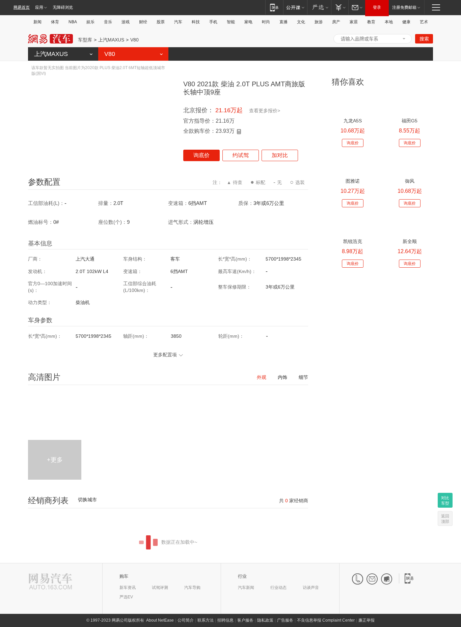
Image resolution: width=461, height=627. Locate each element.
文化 (301, 22)
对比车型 (445, 501)
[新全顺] (409, 224)
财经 (143, 22)
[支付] (339, 7)
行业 (242, 576)
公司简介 (186, 620)
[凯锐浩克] (352, 224)
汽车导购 (192, 587)
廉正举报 (366, 620)
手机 (213, 22)
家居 (354, 22)
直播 (283, 22)
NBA (73, 22)
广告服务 (285, 620)
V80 (134, 39)
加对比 (280, 155)
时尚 (266, 22)
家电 (248, 22)
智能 (231, 22)
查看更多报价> (264, 110)
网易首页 (21, 7)
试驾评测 (160, 587)
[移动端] (274, 7)
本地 (389, 22)
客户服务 (245, 620)
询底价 (201, 155)
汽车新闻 (246, 587)
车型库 (85, 39)
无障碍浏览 (63, 7)
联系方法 (205, 620)
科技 (196, 22)
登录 (377, 7)
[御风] (409, 164)
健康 (406, 22)
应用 (39, 7)
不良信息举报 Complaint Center (326, 620)
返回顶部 (445, 519)
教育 (371, 22)
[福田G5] (409, 103)
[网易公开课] (295, 7)
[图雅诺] (352, 164)
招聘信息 (225, 620)
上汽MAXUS (111, 39)
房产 (336, 22)
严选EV (126, 597)
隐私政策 (265, 620)
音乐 (108, 22)
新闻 (37, 22)
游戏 (125, 22)
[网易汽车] (50, 582)
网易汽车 (50, 39)
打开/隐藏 (404, 38)
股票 (161, 22)
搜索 (424, 38)
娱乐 (90, 22)
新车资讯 (127, 587)
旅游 (319, 22)
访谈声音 (311, 587)
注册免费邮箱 (404, 7)
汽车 (178, 22)
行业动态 (278, 587)
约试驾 (241, 155)
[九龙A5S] (352, 103)
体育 (55, 22)
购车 (123, 576)
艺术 (424, 22)
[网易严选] (319, 7)
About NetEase (160, 620)
